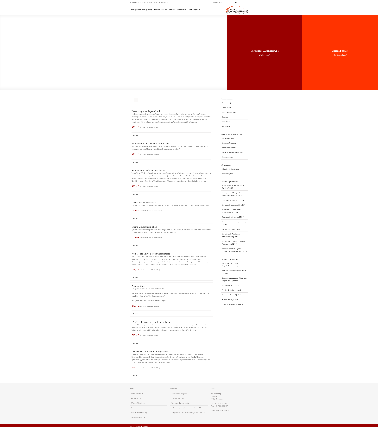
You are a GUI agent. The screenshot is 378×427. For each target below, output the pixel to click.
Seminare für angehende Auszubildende (151, 143)
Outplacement (227, 108)
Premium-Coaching (229, 143)
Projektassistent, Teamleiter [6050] (234, 205)
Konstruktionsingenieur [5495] (233, 217)
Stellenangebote (227, 174)
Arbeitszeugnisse (228, 103)
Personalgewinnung (229, 112)
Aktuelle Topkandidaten (230, 169)
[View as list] (136, 100)
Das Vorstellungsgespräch (180, 403)
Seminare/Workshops (229, 148)
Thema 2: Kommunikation (144, 227)
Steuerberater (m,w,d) (230, 300)
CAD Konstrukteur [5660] (231, 229)
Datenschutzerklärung (139, 412)
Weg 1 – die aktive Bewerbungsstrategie (151, 253)
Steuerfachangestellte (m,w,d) (232, 304)
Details (135, 135)
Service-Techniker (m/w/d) (231, 290)
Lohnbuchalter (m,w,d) (230, 285)
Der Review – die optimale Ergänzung (150, 351)
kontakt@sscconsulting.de (161, 2)
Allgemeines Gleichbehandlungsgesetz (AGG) (188, 412)
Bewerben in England (179, 394)
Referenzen (226, 126)
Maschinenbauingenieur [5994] (233, 200)
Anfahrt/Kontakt (137, 394)
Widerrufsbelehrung (138, 403)
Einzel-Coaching (228, 138)
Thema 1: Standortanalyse (144, 202)
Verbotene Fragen (177, 398)
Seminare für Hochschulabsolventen (149, 170)
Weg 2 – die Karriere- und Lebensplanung (152, 322)
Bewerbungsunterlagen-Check (146, 111)
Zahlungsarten (136, 398)
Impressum (135, 408)
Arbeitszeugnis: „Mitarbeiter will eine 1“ (186, 408)
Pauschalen (226, 122)
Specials (225, 117)
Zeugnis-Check (139, 286)
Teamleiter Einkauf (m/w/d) (232, 295)
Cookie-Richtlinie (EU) (139, 417)
